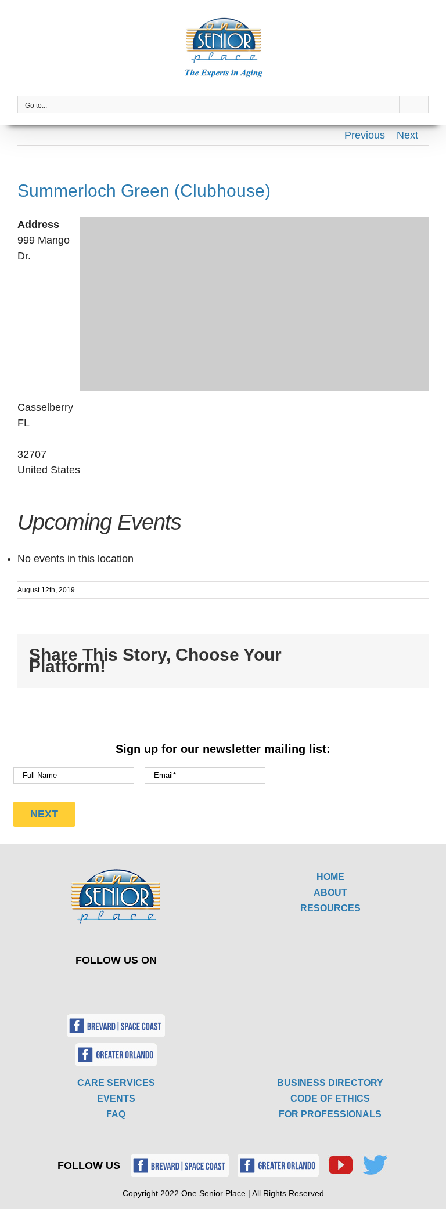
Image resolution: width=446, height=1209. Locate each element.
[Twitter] (108, 985)
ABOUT (330, 892)
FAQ (115, 1114)
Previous (364, 135)
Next (407, 135)
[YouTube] (135, 985)
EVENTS (116, 1098)
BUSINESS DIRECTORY (330, 1083)
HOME (330, 877)
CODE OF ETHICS (330, 1098)
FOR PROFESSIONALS (330, 1114)
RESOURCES (330, 908)
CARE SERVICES (116, 1083)
